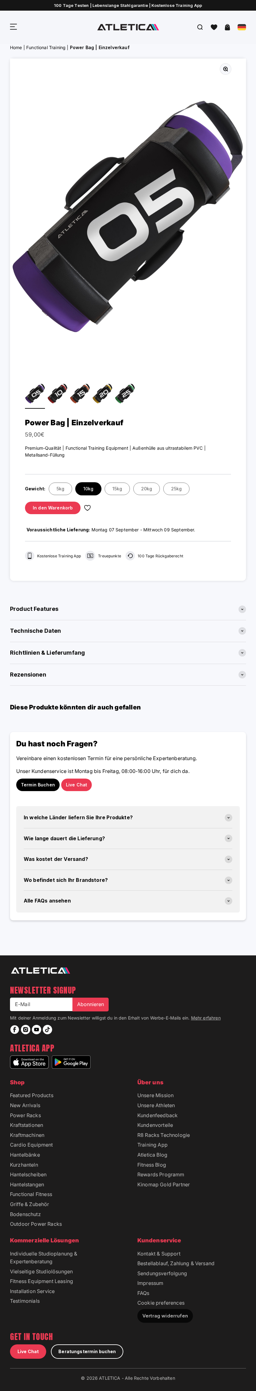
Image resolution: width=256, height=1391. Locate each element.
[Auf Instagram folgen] (25, 1029)
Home (16, 47)
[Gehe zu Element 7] (125, 394)
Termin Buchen (38, 784)
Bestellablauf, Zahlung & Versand (175, 1263)
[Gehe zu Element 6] (102, 394)
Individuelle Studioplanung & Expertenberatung (43, 1257)
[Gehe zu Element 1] (35, 394)
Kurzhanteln (24, 1165)
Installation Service (32, 1291)
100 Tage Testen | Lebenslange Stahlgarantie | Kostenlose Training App (128, 5)
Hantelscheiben (28, 1174)
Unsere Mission (155, 1095)
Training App (152, 1145)
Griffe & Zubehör (29, 1204)
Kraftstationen (26, 1125)
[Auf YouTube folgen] (36, 1029)
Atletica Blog (152, 1155)
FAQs (143, 1293)
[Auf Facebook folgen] (14, 1029)
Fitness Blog (151, 1165)
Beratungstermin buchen (87, 1351)
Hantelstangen (27, 1184)
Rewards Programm (161, 1174)
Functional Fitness (31, 1194)
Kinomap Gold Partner (163, 1184)
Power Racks (25, 1115)
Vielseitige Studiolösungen (41, 1271)
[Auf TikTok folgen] (47, 1029)
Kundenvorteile (155, 1125)
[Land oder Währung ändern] (242, 27)
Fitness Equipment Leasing (41, 1281)
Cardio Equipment (31, 1145)
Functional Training (46, 47)
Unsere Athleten (156, 1105)
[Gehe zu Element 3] (57, 394)
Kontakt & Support (158, 1253)
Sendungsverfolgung (162, 1273)
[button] (214, 27)
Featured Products (31, 1095)
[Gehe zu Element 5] (80, 394)
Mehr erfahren (206, 1017)
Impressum (150, 1283)
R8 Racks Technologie (163, 1135)
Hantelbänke (25, 1155)
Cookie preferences (161, 1303)
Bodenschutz (25, 1214)
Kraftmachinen (27, 1135)
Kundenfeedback (157, 1115)
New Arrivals (25, 1105)
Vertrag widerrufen (165, 1316)
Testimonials (25, 1301)
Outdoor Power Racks (36, 1224)
